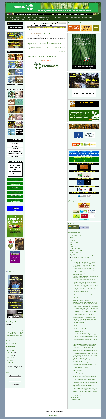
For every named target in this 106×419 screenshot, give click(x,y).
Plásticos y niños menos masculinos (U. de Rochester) (85, 353)
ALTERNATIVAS (10, 17)
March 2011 (10, 357)
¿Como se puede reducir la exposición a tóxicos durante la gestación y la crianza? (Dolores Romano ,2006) (85, 389)
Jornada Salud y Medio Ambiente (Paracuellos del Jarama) (84, 324)
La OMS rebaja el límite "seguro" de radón (82, 333)
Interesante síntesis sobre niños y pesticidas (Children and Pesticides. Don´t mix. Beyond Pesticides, (85, 319)
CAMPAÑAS (19, 17)
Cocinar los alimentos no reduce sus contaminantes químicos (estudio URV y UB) (84, 282)
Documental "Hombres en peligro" (80, 291)
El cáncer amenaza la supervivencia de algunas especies (85, 306)
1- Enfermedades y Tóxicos (76, 235)
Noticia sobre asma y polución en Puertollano (83, 347)
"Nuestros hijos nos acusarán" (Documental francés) (84, 268)
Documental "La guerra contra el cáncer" (82, 293)
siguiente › (20, 367)
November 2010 (10, 350)
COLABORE (27, 17)
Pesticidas (51, 33)
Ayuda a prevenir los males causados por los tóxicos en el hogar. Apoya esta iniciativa (85, 276)
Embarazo (46, 33)
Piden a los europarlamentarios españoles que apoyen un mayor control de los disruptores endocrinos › (58, 49)
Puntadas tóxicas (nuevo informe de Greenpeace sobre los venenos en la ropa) (85, 360)
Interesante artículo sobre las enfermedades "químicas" (85, 317)
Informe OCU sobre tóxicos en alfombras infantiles (84, 316)
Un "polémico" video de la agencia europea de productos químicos (83, 369)
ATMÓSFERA (73, 241)
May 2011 (9, 360)
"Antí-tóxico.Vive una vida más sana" (81, 267)
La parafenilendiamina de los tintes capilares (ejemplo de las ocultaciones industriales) (85, 337)
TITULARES (10, 329)
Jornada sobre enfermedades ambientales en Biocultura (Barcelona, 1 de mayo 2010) (85, 327)
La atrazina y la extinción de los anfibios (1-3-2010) (84, 335)
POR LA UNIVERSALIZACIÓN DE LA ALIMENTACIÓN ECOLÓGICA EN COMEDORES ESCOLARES (15, 334)
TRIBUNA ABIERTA (26, 19)
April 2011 (9, 359)
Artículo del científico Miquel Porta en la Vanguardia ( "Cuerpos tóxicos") (85, 270)
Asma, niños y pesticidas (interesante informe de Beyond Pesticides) (84, 273)
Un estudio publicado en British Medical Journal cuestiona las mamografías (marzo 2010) (84, 380)
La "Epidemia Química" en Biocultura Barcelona (84, 330)
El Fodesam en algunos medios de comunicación (82, 256)
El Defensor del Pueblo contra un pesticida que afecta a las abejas (85, 295)
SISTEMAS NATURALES (39, 19)
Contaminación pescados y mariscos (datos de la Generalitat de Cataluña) (84, 289)
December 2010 (10, 352)
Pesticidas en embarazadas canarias (81, 349)
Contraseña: (15, 380)
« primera (10, 366)
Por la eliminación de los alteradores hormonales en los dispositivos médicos (85, 355)
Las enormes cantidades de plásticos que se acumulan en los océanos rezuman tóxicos (85, 340)
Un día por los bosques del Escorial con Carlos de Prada (85, 372)
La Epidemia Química (78, 331)
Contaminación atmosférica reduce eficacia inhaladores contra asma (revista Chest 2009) (85, 285)
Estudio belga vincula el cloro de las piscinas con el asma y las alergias (84, 312)
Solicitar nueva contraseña (16, 386)
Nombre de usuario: (15, 375)
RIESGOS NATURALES (75, 395)
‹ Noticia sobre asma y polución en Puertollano (35, 48)
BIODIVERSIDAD (74, 242)
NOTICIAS (66, 17)
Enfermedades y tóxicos (44, 17)
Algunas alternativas (74, 239)
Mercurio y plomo (11, 327)
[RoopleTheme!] (53, 416)
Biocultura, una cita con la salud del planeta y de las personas (84, 279)
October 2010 (10, 349)
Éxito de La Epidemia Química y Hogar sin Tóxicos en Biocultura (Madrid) (85, 392)
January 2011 (10, 354)
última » (16, 369)
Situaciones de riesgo (75, 17)
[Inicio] (52, 7)
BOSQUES (72, 244)
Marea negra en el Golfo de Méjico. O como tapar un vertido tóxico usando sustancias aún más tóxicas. (84, 344)
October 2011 (10, 362)
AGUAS (71, 237)
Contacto (49, 19)
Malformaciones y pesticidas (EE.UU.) (81, 342)
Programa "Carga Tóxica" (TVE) (80, 358)
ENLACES (34, 17)
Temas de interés (75, 260)
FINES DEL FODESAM (57, 17)
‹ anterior (16, 366)
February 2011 (10, 355)
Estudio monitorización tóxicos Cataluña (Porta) (84, 314)
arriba (46, 47)
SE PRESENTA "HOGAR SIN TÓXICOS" (82, 363)
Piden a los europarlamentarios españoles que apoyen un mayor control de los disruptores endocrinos (85, 351)
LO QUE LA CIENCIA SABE (13, 19)
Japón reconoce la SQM (78, 322)
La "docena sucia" (11, 337)
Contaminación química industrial (15, 330)
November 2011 (10, 364)
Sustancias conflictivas (87, 17)
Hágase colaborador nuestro (76, 250)
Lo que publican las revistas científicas (80, 257)
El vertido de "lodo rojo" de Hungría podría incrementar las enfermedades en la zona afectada (85, 308)
